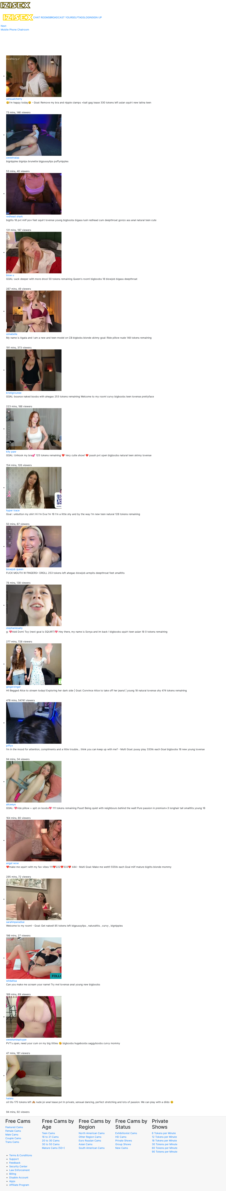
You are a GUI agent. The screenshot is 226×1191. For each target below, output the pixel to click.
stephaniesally (14, 628)
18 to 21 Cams (50, 1136)
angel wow (12, 863)
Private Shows (123, 1140)
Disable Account (18, 1177)
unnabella (11, 334)
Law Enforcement (19, 1170)
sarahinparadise (15, 921)
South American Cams (92, 1147)
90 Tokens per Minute (164, 1151)
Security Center (18, 1166)
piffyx (9, 745)
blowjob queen (14, 569)
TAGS (81, 17)
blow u (10, 275)
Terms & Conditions (20, 1155)
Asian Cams (85, 1144)
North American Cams (92, 1133)
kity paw (11, 451)
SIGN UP (97, 17)
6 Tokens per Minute (164, 1133)
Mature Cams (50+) (53, 1147)
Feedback (14, 1162)
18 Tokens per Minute (164, 1140)
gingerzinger (13, 686)
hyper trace (13, 510)
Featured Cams (14, 1127)
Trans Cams (12, 1141)
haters (9, 1098)
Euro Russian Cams (90, 1140)
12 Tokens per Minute (164, 1136)
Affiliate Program (19, 1184)
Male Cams (11, 1134)
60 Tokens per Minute (164, 1147)
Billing (12, 1173)
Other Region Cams (90, 1136)
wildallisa (11, 980)
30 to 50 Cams (50, 1144)
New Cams (121, 1147)
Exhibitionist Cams (126, 1133)
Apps (12, 1181)
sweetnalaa (12, 157)
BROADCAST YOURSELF (64, 17)
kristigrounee (13, 392)
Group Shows (123, 1144)
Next (3, 25)
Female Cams (13, 1130)
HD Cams (120, 1136)
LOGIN (88, 17)
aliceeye (11, 804)
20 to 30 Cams (50, 1140)
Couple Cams (13, 1138)
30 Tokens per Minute (164, 1144)
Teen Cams (48, 1133)
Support (14, 1159)
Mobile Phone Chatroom (15, 29)
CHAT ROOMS (41, 17)
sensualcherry (14, 98)
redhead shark (14, 216)
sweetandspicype (16, 1039)
